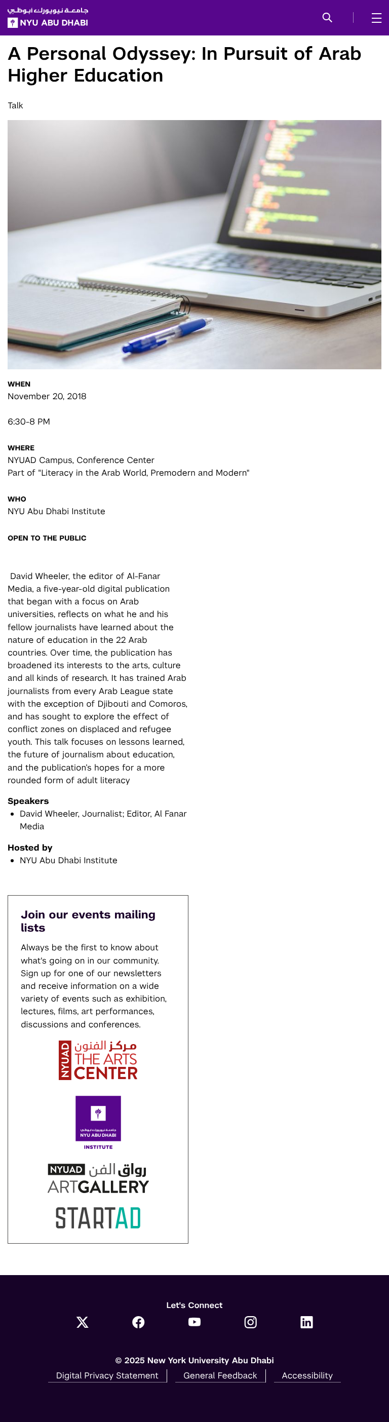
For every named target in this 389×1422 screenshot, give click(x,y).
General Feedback (220, 1375)
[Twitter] (82, 1323)
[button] (327, 18)
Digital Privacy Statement (107, 1375)
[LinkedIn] (307, 1323)
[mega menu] (373, 17)
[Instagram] (250, 1323)
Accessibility (307, 1375)
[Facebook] (138, 1323)
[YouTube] (195, 1323)
